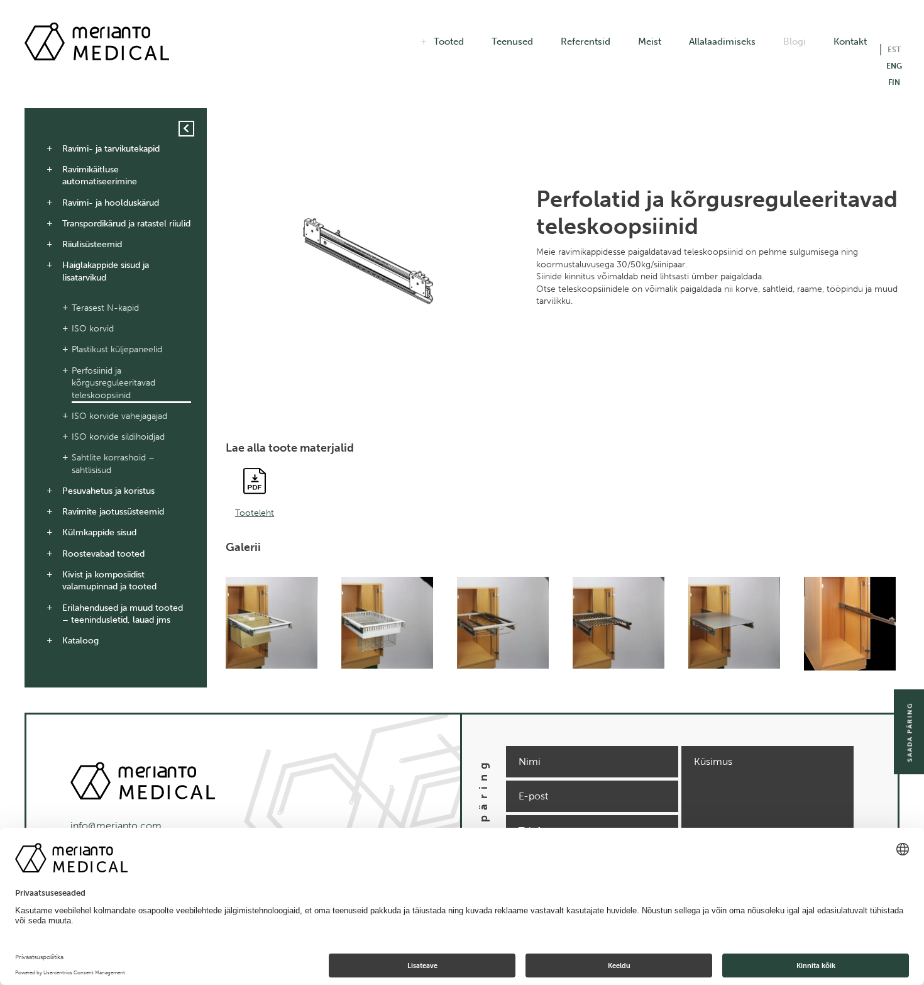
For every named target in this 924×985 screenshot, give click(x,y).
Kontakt (850, 41)
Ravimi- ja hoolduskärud (110, 203)
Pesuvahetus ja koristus (108, 491)
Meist (649, 41)
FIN (894, 82)
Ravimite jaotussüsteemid (113, 511)
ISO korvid (93, 328)
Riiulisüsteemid (92, 244)
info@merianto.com (116, 826)
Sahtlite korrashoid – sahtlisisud (113, 464)
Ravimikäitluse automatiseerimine (99, 175)
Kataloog (80, 640)
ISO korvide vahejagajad (119, 416)
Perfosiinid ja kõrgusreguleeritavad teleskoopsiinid (113, 383)
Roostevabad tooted (103, 553)
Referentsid (585, 41)
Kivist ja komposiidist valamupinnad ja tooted (109, 581)
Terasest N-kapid (105, 308)
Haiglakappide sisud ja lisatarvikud (105, 271)
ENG (894, 66)
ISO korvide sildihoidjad (118, 436)
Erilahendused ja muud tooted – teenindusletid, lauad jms (122, 614)
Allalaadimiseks (722, 41)
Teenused (512, 41)
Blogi (794, 41)
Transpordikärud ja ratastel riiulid (126, 223)
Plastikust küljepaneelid (117, 349)
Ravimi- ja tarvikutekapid (111, 148)
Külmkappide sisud (99, 532)
